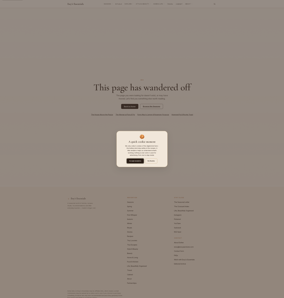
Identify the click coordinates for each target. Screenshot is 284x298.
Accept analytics (135, 161)
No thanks (151, 161)
